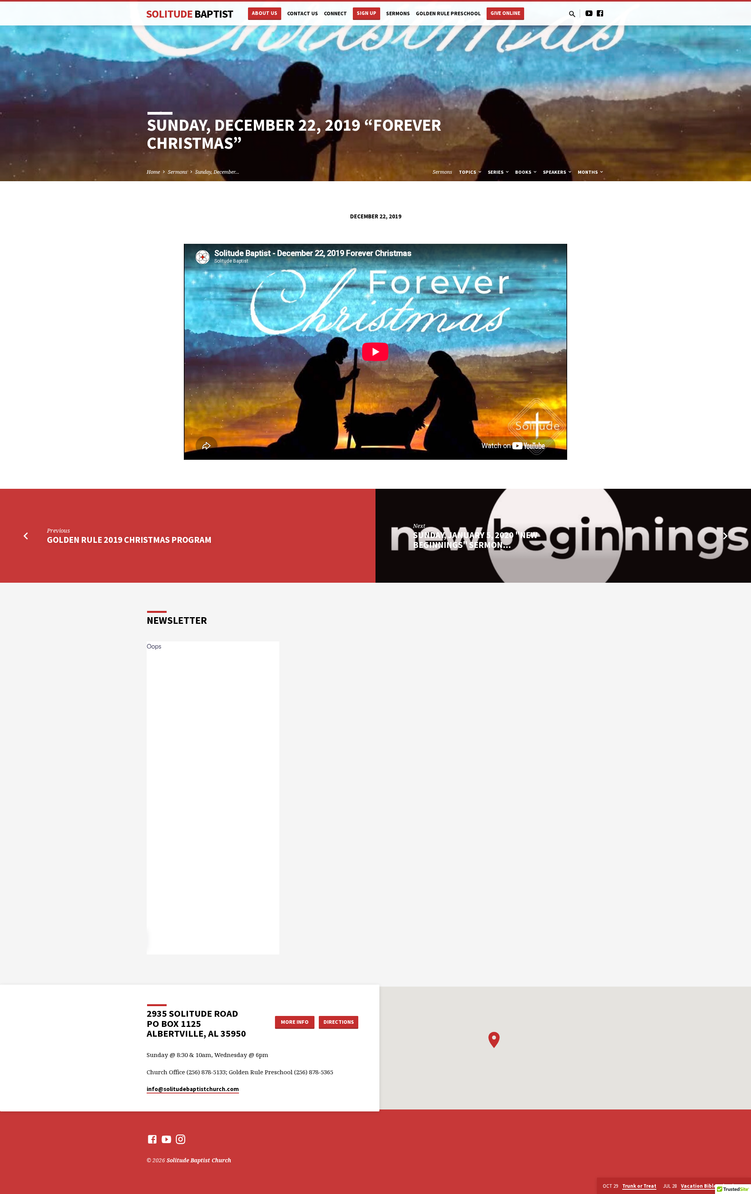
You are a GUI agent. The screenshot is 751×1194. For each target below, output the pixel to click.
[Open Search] (572, 14)
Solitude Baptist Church (199, 1160)
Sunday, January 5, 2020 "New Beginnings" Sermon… (475, 539)
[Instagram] (180, 1139)
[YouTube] (589, 13)
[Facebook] (600, 13)
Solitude (189, 14)
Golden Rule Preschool (448, 13)
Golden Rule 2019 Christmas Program (129, 539)
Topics (468, 172)
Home (153, 172)
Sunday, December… (217, 172)
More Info (295, 1021)
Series (496, 172)
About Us (264, 13)
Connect (335, 13)
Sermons (398, 13)
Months (588, 172)
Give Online (505, 13)
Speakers (555, 172)
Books (523, 172)
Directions (338, 1021)
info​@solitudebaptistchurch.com (193, 1089)
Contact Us (302, 13)
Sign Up (366, 13)
